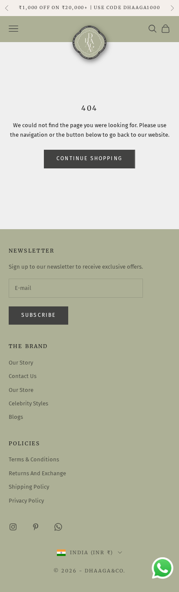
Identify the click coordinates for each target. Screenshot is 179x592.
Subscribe (38, 315)
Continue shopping (89, 158)
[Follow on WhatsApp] (58, 527)
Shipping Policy (29, 486)
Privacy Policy (26, 500)
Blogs (16, 417)
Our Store (21, 390)
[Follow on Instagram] (13, 527)
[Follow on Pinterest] (35, 527)
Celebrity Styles (28, 403)
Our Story (21, 362)
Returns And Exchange (37, 473)
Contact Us (22, 376)
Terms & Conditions (34, 459)
